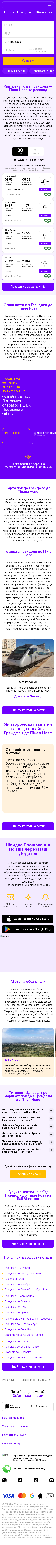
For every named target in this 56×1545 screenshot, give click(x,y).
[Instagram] (36, 1480)
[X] (4, 1480)
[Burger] (49, 4)
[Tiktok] (20, 1480)
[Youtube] (51, 1480)
